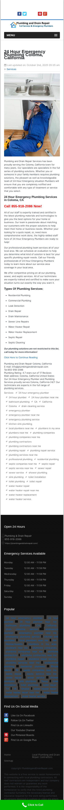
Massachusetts (14, 644)
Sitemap (8, 761)
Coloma (13, 406)
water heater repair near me (24, 490)
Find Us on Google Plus (24, 739)
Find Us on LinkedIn (22, 725)
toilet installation (37, 477)
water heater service (20, 499)
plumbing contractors (20, 441)
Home (7, 755)
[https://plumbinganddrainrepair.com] (32, 27)
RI (17, 670)
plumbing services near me (23, 454)
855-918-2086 (36, 8)
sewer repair (44, 468)
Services (11, 69)
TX (7, 688)
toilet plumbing (17, 481)
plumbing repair (17, 450)
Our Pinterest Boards (22, 735)
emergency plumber (19, 410)
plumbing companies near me (24, 437)
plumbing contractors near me (25, 446)
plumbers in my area (49, 428)
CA (35, 401)
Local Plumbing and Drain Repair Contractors (46, 756)
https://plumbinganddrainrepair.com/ (21, 543)
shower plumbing (38, 472)
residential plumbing (48, 459)
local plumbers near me (21, 428)
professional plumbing (20, 459)
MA (54, 640)
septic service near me (21, 468)
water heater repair (19, 486)
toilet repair (36, 481)
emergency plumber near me (24, 415)
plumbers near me (18, 432)
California (47, 401)
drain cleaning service (33, 406)
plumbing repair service (42, 450)
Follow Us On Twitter (22, 720)
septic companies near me (23, 463)
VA (14, 688)
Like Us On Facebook (23, 715)
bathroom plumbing (19, 401)
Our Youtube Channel (23, 730)
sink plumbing (16, 477)
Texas (44, 681)
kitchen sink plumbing (20, 424)
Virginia (25, 688)
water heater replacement (23, 494)
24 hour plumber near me (45, 397)
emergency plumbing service (24, 419)
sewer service (16, 472)
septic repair (48, 463)
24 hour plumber (18, 397)
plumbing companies (44, 432)
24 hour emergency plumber (34, 392)
